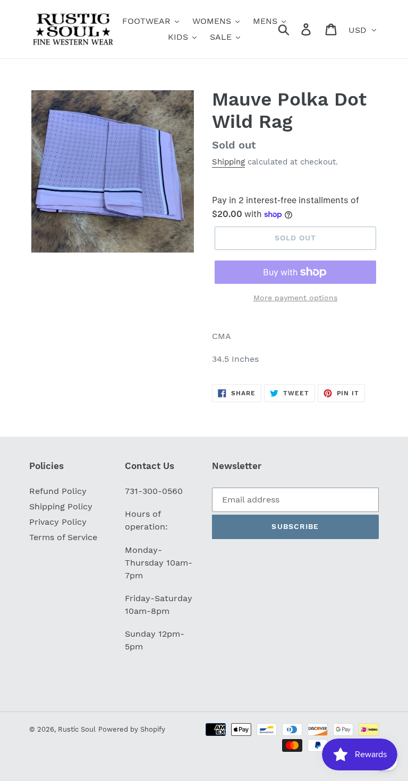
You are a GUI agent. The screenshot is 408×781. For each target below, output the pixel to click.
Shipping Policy (60, 506)
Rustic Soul (77, 729)
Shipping (228, 162)
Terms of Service (63, 537)
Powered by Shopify (131, 729)
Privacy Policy (58, 522)
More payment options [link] (295, 297)
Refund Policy (58, 491)
